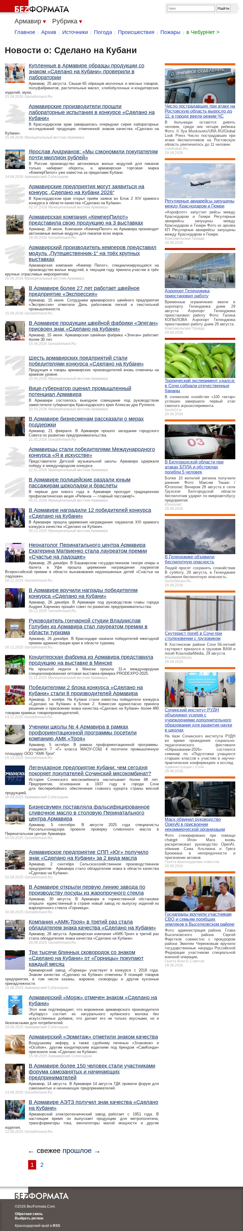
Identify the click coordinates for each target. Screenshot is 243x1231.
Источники (75, 32)
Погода (103, 32)
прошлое (77, 1150)
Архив (48, 32)
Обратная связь (29, 1214)
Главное (25, 32)
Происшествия (136, 32)
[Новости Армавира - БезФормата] (35, 7)
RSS (56, 1226)
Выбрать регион (29, 1218)
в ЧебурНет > (203, 32)
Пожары (170, 32)
